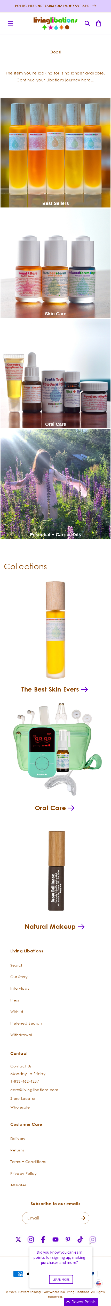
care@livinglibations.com (34, 1089)
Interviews (19, 988)
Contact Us (20, 1066)
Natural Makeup (50, 926)
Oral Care (50, 808)
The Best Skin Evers (50, 689)
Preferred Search (26, 1023)
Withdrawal (21, 1035)
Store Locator (23, 1098)
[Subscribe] (83, 1218)
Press (14, 1000)
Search (17, 965)
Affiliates (18, 1185)
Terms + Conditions (28, 1161)
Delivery (18, 1138)
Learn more (61, 1279)
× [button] (90, 1243)
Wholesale (20, 1107)
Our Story (19, 976)
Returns (17, 1150)
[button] (10, 23)
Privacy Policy (23, 1173)
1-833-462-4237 (24, 1081)
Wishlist (16, 1011)
